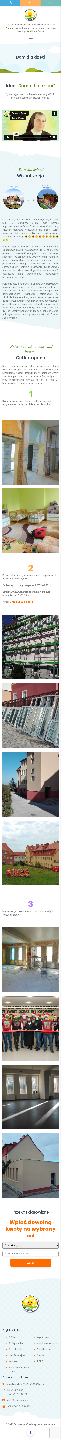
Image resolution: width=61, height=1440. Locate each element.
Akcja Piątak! (15, 1349)
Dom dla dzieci (44, 1349)
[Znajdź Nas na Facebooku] (30, 1432)
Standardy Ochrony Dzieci (19, 1369)
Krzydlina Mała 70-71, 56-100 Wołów (25, 1384)
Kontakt (13, 1361)
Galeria (40, 1355)
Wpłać (30, 1262)
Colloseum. (19, 1424)
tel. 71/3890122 (15, 1390)
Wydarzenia (43, 1337)
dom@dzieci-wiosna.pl (19, 1400)
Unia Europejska (20, 602)
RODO (40, 1361)
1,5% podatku (16, 1343)
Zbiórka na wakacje (47, 1343)
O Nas (12, 1337)
